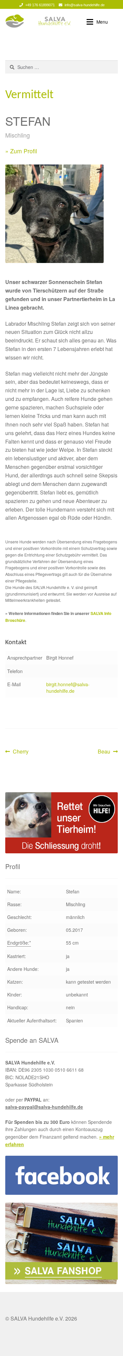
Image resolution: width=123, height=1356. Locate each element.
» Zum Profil (21, 151)
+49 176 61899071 (40, 5)
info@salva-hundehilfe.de (85, 5)
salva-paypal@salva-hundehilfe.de (44, 1107)
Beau (108, 751)
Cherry (20, 751)
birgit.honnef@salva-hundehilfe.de (68, 687)
